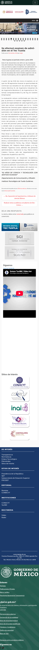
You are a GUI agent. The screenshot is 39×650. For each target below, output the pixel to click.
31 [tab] (35, 39)
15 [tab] (35, 38)
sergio (21, 53)
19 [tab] (6, 39)
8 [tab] (18, 38)
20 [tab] (8, 39)
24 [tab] (18, 39)
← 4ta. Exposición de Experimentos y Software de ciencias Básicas (20, 197)
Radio (4, 517)
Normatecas (6, 457)
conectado (20, 214)
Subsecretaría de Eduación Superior (16, 478)
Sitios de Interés (8, 463)
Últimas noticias (22, 188)
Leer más (3, 610)
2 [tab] (4, 38)
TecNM (4, 505)
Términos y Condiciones (7, 627)
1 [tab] (1, 38)
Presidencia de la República (12, 474)
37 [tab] (24, 40)
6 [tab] (13, 38)
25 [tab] (20, 39)
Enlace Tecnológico (9, 459)
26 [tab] (23, 39)
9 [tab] (20, 38)
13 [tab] (30, 38)
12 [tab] (28, 224)
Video (4, 515)
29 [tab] (30, 39)
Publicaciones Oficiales (7, 589)
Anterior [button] (2, 30)
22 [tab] (13, 39)
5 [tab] (11, 38)
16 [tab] (37, 38)
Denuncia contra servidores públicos (12, 640)
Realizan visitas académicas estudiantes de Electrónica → (19, 204)
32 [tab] (37, 39)
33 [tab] (14, 40)
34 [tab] (17, 40)
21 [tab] (11, 39)
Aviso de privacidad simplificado (10, 624)
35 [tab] (19, 40)
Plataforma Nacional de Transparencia (12, 595)
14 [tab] (32, 38)
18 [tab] (4, 39)
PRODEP (5, 480)
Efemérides (6, 461)
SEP (3, 476)
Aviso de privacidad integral (9, 621)
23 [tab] (16, 39)
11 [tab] (25, 38)
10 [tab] (23, 38)
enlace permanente (9, 190)
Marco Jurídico (4, 592)
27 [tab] (25, 39)
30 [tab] (32, 39)
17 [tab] (1, 39)
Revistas (5, 490)
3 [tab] (6, 38)
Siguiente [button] (36, 30)
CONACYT (6, 503)
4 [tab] (8, 38)
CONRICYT (6, 493)
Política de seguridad (7, 630)
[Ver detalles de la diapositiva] (19, 28)
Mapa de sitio (4, 634)
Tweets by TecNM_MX (8, 268)
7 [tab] (16, 38)
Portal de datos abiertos (8, 614)
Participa (3, 586)
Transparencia (7, 455)
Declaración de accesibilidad (9, 617)
